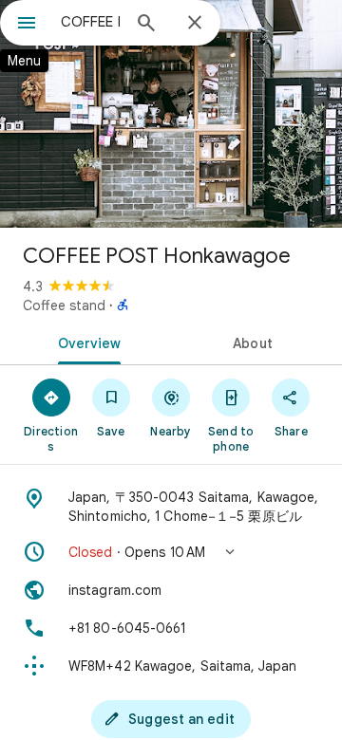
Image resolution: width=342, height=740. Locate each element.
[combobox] (90, 21)
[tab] (86, 341)
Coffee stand (64, 305)
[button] (171, 552)
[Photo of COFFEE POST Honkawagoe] (171, 114)
